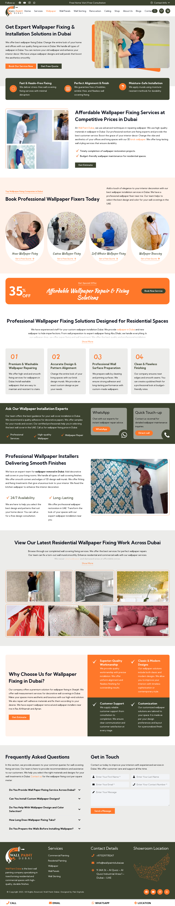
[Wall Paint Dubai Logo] (14, 10)
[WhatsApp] (34, 3)
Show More (87, 341)
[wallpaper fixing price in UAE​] (143, 586)
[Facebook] (20, 3)
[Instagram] (29, 3)
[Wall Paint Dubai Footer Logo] (19, 854)
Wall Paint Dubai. (52, 892)
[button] (160, 3)
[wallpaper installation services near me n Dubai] (74, 620)
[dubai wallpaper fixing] (94, 586)
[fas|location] (93, 870)
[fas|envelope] (93, 863)
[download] (151, 868)
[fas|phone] (93, 856)
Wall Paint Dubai (86, 127)
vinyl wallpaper (72, 558)
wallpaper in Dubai (125, 329)
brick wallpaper (138, 139)
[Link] (24, 238)
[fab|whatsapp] (93, 903)
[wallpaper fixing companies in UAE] (39, 586)
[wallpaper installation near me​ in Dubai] (136, 620)
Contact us (36, 776)
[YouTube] (24, 3)
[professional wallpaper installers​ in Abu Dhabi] (25, 620)
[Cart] (167, 10)
